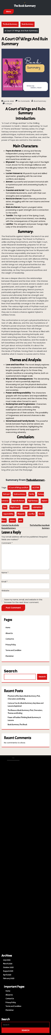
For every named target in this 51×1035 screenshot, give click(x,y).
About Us (9, 633)
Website (5, 590)
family (31, 494)
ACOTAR (35, 487)
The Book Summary (25, 6)
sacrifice (31, 514)
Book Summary (27, 24)
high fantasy (33, 501)
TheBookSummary (35, 480)
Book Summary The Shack (17, 724)
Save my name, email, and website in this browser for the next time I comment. (23, 601)
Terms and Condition (13, 650)
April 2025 (7, 975)
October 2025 (8, 967)
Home (8, 627)
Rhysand (21, 514)
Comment (7, 543)
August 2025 (8, 971)
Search (10, 671)
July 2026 (6, 960)
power (26, 507)
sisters (12, 520)
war (20, 520)
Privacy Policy (11, 645)
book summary (19, 494)
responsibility (8, 514)
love (4, 507)
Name (4, 572)
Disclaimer (10, 656)
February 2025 (8, 978)
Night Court (14, 507)
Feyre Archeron (18, 501)
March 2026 (7, 964)
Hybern (44, 501)
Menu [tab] (8, 11)
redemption (37, 507)
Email (4, 581)
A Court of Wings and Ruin (18, 487)
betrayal (6, 494)
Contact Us (10, 639)
